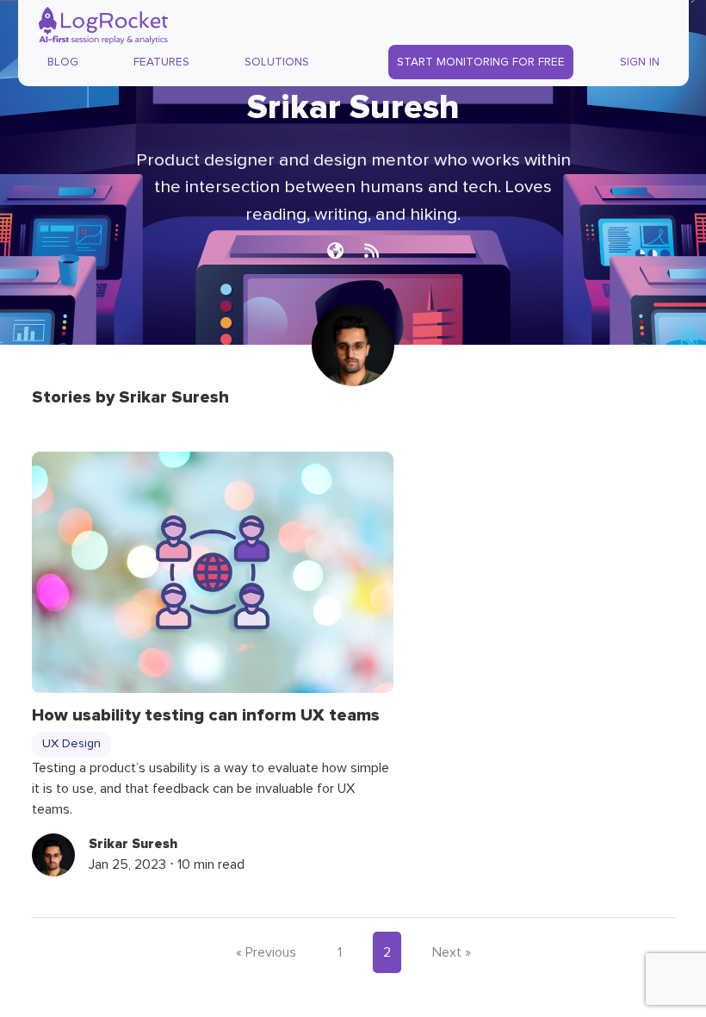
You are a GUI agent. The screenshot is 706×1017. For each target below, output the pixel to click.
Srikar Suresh (133, 843)
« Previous (266, 952)
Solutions (277, 62)
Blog (62, 62)
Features (161, 62)
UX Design (71, 744)
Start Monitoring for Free (481, 62)
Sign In (640, 62)
